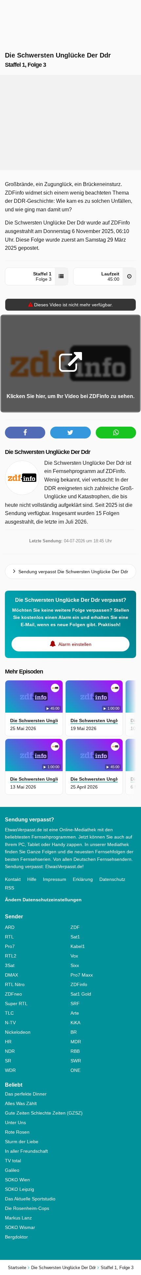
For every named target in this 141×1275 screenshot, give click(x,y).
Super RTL (16, 1003)
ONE (75, 1070)
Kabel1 (77, 946)
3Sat (9, 965)
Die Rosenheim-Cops (27, 1208)
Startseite (17, 1267)
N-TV (10, 1022)
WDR (10, 1070)
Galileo (12, 1170)
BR (73, 1032)
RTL (9, 936)
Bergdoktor (16, 1237)
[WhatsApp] (116, 432)
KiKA (75, 1022)
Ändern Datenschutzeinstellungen (43, 899)
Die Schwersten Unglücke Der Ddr (47, 452)
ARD (9, 927)
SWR (75, 1060)
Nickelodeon (17, 1032)
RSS (9, 887)
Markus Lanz (18, 1217)
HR (8, 1041)
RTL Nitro (15, 984)
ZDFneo (13, 994)
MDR (75, 1041)
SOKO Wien (17, 1179)
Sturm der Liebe (21, 1141)
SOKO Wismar (20, 1227)
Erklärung (83, 879)
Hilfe (31, 879)
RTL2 (10, 955)
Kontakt (13, 879)
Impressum (54, 879)
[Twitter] (70, 432)
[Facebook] (25, 432)
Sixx (74, 965)
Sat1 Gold (80, 994)
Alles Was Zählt (21, 1103)
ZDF (75, 927)
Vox (74, 955)
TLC (9, 1013)
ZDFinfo (78, 984)
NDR (10, 1051)
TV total (13, 1160)
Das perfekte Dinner (26, 1094)
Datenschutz (112, 879)
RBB (75, 1051)
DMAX (11, 975)
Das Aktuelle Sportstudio (30, 1198)
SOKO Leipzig (19, 1189)
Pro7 (10, 946)
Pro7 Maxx (81, 975)
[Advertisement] (70, 123)
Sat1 (75, 936)
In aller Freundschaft (26, 1151)
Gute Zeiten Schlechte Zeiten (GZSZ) (44, 1113)
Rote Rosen (17, 1132)
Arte (74, 1013)
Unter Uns (15, 1122)
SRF (75, 1003)
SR (8, 1060)
